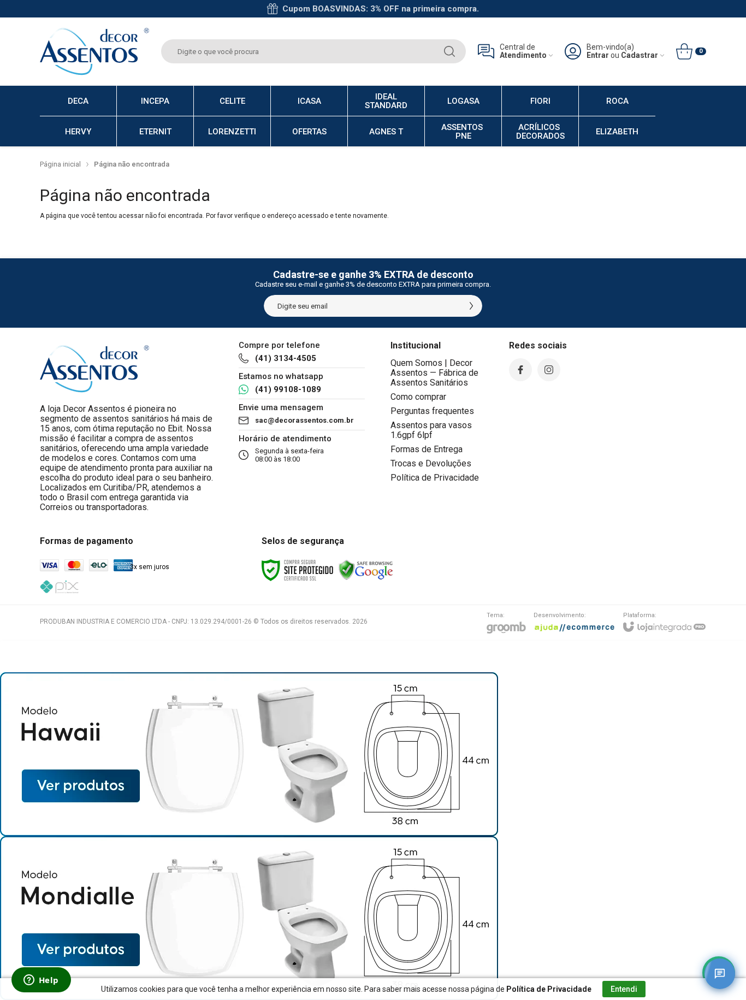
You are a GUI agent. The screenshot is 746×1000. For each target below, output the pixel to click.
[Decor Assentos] (94, 51)
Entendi (624, 989)
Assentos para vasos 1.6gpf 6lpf (431, 430)
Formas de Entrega (426, 449)
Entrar (598, 55)
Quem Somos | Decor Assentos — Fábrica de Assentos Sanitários (434, 373)
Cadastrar (639, 55)
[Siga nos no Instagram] (548, 369)
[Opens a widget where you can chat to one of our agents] (41, 981)
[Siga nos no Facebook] (520, 369)
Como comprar (418, 397)
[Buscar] (449, 51)
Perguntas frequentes (432, 411)
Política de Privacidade (434, 477)
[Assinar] (471, 306)
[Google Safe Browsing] (366, 569)
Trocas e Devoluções (430, 463)
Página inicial (60, 164)
